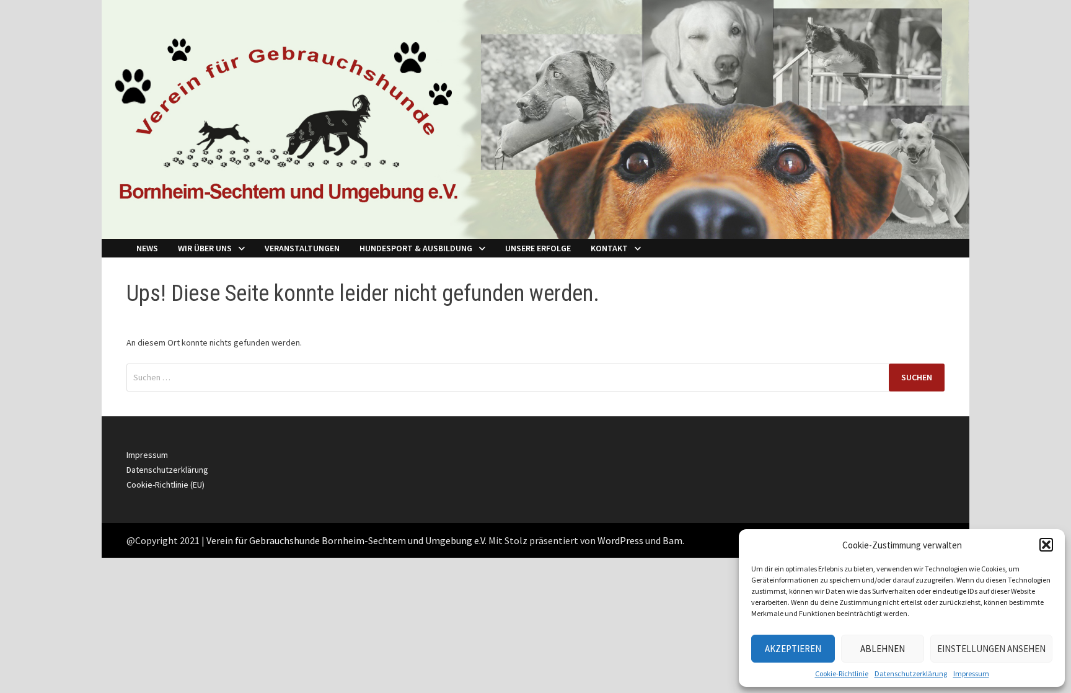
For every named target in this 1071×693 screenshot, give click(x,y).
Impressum (971, 673)
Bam (672, 540)
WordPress (620, 540)
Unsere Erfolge (538, 248)
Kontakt (609, 248)
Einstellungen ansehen (991, 649)
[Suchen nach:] (535, 377)
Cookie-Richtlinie (841, 673)
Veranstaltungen (302, 248)
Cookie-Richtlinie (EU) (165, 484)
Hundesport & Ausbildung (415, 248)
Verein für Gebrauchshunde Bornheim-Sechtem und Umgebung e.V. (346, 540)
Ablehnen (882, 649)
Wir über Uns (205, 248)
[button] (1046, 545)
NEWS (147, 248)
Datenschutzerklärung (911, 673)
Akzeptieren (793, 649)
